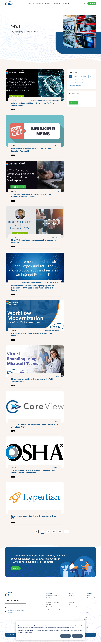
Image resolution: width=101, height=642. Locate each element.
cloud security (26, 282)
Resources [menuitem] (89, 593)
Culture (53, 237)
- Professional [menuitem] (71, 600)
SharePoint (48, 330)
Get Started (92, 3)
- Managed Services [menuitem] (50, 606)
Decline (77, 635)
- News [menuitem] (85, 619)
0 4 (54, 531)
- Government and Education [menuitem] (75, 606)
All (70, 76)
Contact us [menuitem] (86, 628)
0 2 (42, 531)
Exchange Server (54, 100)
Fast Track (46, 282)
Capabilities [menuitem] (49, 593)
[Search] (85, 3)
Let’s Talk (15, 568)
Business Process (54, 513)
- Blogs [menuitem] (88, 595)
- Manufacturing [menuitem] (71, 602)
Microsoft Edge (54, 282)
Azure (57, 191)
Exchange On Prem (42, 100)
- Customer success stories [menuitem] (89, 621)
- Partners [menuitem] (85, 624)
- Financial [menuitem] (70, 597)
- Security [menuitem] (48, 597)
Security (33, 100)
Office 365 (37, 513)
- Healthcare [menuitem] (71, 595)
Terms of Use (88, 634)
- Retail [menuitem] (69, 604)
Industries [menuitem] (70, 593)
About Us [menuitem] (85, 612)
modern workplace (36, 282)
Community (55, 467)
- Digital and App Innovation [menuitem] (52, 602)
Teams (57, 376)
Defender (56, 145)
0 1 (36, 531)
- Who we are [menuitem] (86, 615)
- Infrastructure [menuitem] (49, 600)
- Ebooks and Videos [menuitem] (91, 597)
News (57, 237)
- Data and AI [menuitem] (49, 604)
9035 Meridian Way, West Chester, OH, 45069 (16, 611)
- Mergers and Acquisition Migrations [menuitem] (54, 609)
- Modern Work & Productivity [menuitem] (52, 595)
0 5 (60, 531)
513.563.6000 (11, 607)
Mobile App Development (75, 85)
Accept (65, 635)
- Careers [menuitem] (85, 617)
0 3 (48, 531)
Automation (55, 330)
